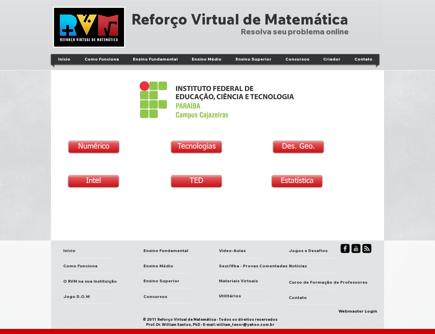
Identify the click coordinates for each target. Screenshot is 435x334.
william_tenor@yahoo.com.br (245, 324)
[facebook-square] (345, 248)
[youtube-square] (356, 248)
